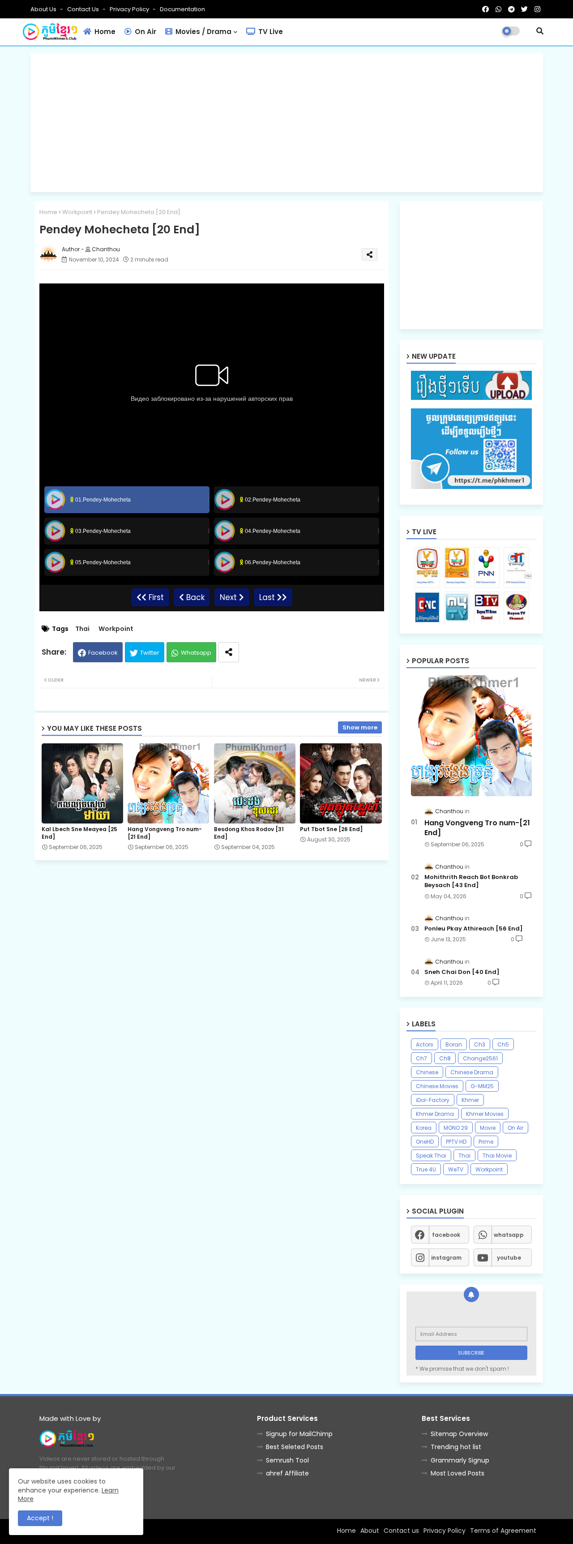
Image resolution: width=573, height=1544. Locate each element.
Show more (359, 727)
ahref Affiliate (287, 1473)
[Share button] (228, 652)
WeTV (455, 1169)
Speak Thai (431, 1155)
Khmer (470, 1100)
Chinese (427, 1072)
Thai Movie (497, 1155)
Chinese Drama (471, 1072)
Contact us (83, 9)
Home (104, 31)
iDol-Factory (432, 1100)
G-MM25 (482, 1086)
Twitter (149, 652)
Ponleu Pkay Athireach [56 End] (473, 929)
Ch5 (503, 1044)
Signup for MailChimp (299, 1433)
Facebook (103, 652)
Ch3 (479, 1044)
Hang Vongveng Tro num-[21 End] (165, 833)
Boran (453, 1044)
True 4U (426, 1169)
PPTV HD (456, 1141)
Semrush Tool (287, 1460)
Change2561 (480, 1058)
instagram (446, 1257)
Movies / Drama (202, 31)
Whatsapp (196, 652)
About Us (44, 9)
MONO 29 (456, 1128)
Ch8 (445, 1058)
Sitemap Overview (459, 1433)
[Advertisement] (286, 122)
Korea (424, 1128)
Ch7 (421, 1058)
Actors (424, 1044)
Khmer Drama (435, 1114)
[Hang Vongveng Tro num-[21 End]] (471, 735)
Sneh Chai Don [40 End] (462, 972)
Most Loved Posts (457, 1473)
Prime (486, 1141)
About (369, 1530)
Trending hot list (456, 1446)
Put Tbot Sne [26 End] (331, 829)
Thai (82, 629)
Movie (488, 1128)
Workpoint (77, 212)
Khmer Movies (485, 1114)
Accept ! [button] (40, 1518)
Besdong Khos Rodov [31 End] (249, 833)
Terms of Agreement (503, 1530)
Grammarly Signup (460, 1460)
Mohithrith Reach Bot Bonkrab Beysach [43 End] (471, 881)
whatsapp (509, 1235)
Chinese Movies (437, 1086)
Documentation (182, 9)
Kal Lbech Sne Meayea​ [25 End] (79, 833)
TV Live (270, 31)
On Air (144, 31)
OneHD (425, 1141)
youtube (509, 1257)
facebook (446, 1235)
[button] (540, 31)
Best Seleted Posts (294, 1446)
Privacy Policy (130, 9)
